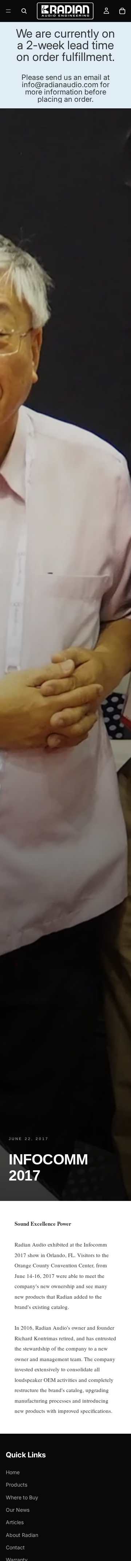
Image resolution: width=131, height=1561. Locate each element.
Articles (15, 1522)
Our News (17, 1510)
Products (16, 1484)
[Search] (24, 11)
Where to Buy (22, 1497)
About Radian (22, 1535)
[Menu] (8, 11)
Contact (15, 1547)
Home (13, 1472)
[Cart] (122, 11)
